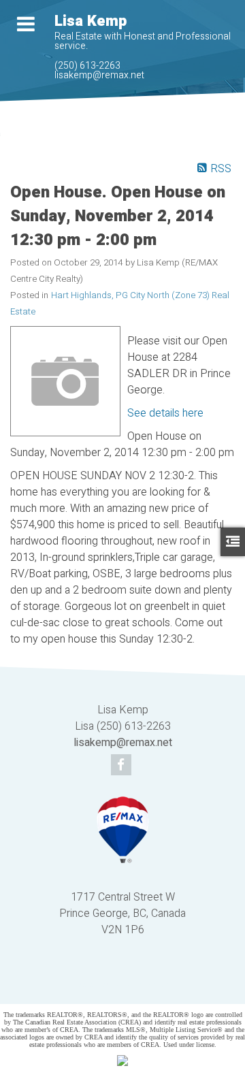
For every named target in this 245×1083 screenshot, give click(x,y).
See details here (165, 413)
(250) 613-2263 (87, 66)
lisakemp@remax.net (99, 75)
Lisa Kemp (90, 21)
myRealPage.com (143, 984)
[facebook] (123, 766)
